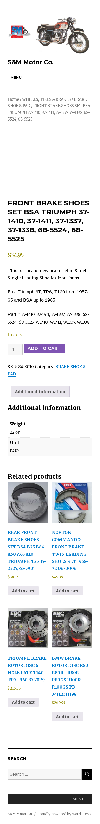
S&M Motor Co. (31, 62)
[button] (79, 799)
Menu (16, 77)
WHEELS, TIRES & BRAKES (46, 99)
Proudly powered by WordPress (64, 814)
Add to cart (44, 348)
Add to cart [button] (23, 590)
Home (13, 99)
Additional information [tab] (40, 391)
